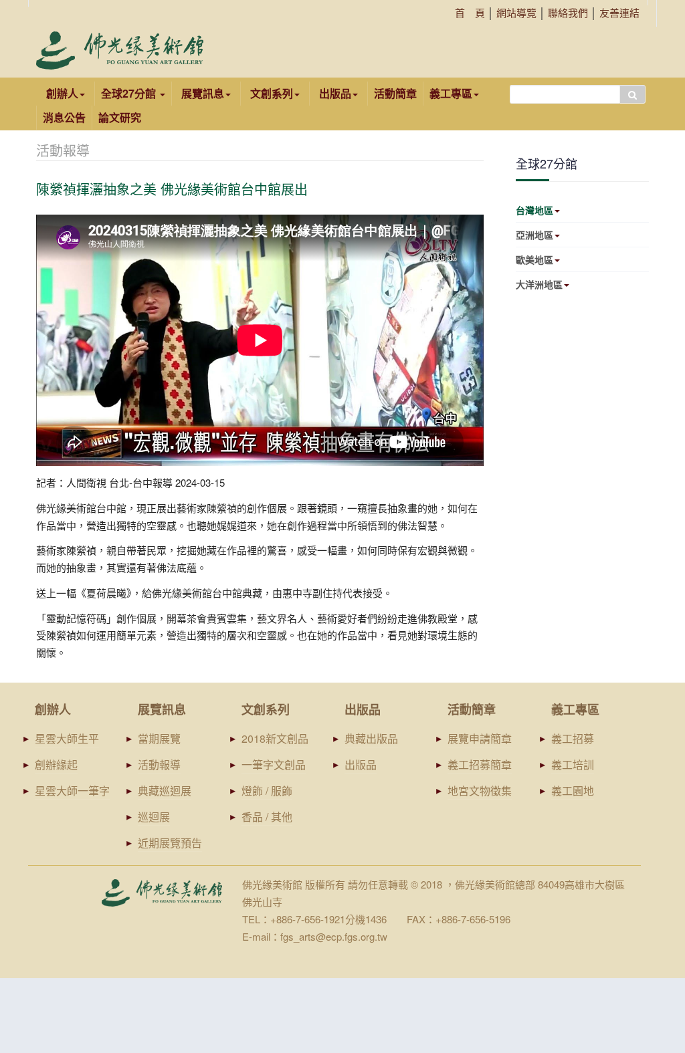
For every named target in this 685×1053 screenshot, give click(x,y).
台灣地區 (534, 210)
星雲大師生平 (67, 738)
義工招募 (572, 738)
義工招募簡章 (480, 764)
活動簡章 (395, 93)
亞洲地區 (534, 234)
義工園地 (572, 790)
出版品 (361, 764)
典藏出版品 (371, 738)
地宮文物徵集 (480, 790)
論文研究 (119, 117)
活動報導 (159, 764)
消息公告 (64, 117)
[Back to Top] (649, 939)
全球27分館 (130, 93)
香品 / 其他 (266, 816)
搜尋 (632, 94)
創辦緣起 (56, 764)
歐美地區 (534, 259)
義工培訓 (572, 764)
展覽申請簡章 (480, 738)
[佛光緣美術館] (119, 50)
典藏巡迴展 (164, 790)
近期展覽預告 (170, 842)
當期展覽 (159, 738)
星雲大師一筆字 (72, 790)
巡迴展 (154, 816)
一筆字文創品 (273, 764)
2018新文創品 (274, 738)
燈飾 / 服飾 (266, 790)
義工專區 (450, 93)
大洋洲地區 (539, 284)
